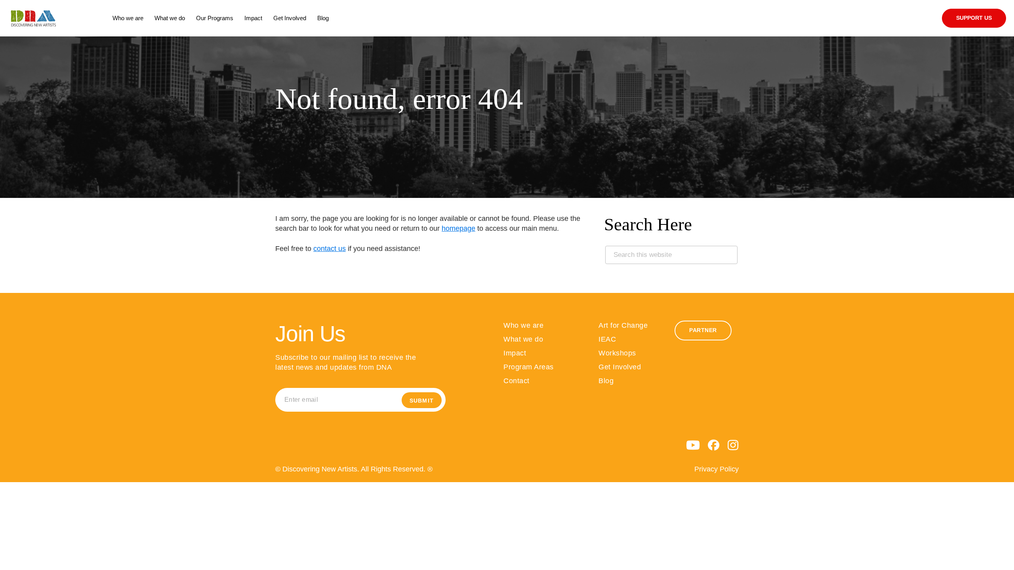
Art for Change (623, 325)
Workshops (617, 353)
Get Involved (619, 367)
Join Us (310, 333)
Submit (422, 400)
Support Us (974, 18)
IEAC (607, 339)
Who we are (523, 325)
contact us (329, 249)
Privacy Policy (716, 469)
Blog (606, 381)
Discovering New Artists (58, 18)
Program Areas (528, 367)
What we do (523, 339)
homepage (458, 228)
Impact (514, 353)
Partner (703, 330)
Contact (516, 381)
